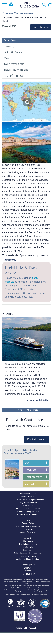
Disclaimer (28, 529)
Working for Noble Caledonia (28, 559)
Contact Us (28, 505)
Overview (10, 40)
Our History (28, 541)
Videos (28, 571)
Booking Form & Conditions (28, 514)
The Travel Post (28, 574)
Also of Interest (13, 75)
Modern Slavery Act (28, 532)
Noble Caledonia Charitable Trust (28, 553)
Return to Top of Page (26, 410)
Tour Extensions (14, 64)
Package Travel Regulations (28, 526)
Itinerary (9, 46)
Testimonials (28, 550)
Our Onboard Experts (28, 544)
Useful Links (28, 547)
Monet (8, 58)
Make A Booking (28, 497)
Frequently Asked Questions (28, 508)
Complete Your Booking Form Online (28, 499)
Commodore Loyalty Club (28, 511)
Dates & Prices (13, 52)
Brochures (28, 568)
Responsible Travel (28, 556)
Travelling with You (16, 69)
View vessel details (37, 400)
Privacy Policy (28, 523)
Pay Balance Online (28, 503)
